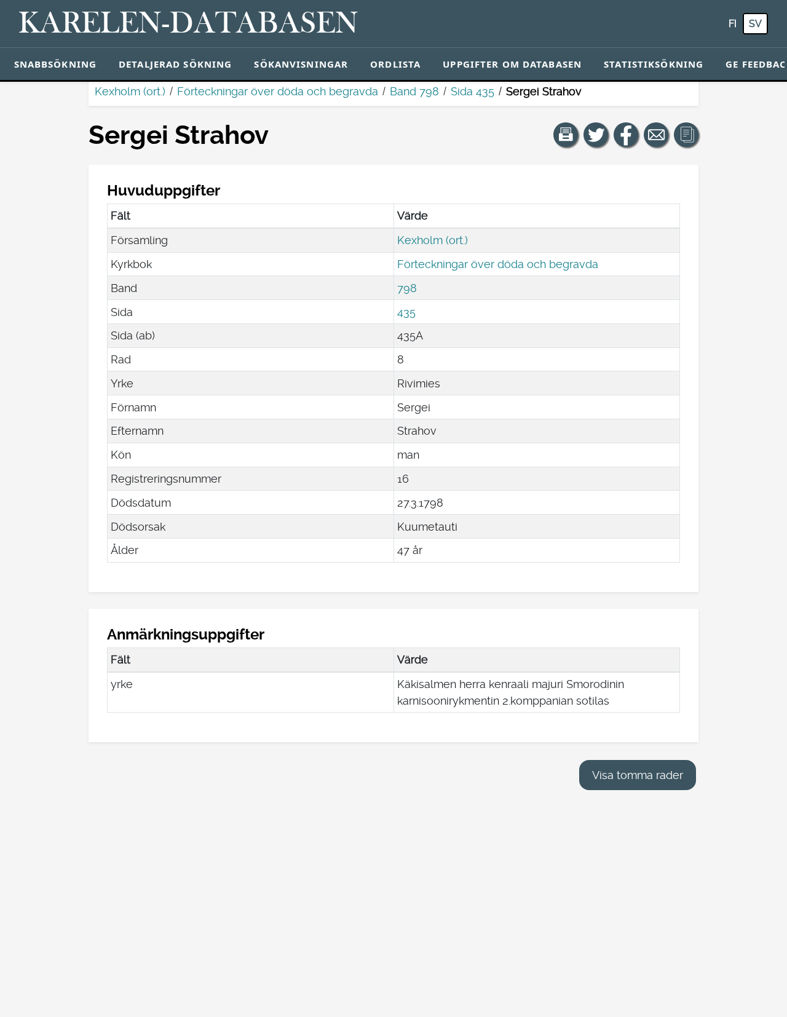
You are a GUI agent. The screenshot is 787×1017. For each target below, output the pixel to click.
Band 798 (414, 91)
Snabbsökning (55, 64)
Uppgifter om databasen (512, 64)
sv (755, 24)
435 (406, 312)
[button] (565, 134)
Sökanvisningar (301, 64)
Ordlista (395, 64)
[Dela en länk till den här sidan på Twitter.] (595, 134)
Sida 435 (472, 91)
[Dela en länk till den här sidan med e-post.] (656, 134)
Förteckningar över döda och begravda (277, 91)
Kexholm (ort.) (130, 91)
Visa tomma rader (637, 775)
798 (407, 288)
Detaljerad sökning (175, 64)
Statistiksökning (653, 64)
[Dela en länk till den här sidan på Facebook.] (626, 134)
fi (733, 24)
